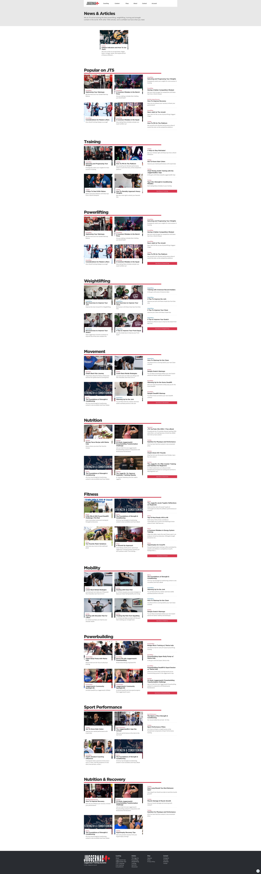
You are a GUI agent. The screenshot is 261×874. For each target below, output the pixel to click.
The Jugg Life (135, 858)
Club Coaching (120, 865)
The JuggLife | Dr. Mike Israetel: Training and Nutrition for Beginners (161, 465)
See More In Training (162, 191)
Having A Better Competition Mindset (160, 90)
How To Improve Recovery (156, 101)
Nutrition (88, 440)
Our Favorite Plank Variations (96, 544)
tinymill (95, 865)
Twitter (165, 863)
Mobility (118, 371)
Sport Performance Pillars (156, 727)
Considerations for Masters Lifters (97, 120)
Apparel (149, 858)
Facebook (165, 861)
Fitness (87, 397)
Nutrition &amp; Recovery (153, 99)
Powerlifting (88, 90)
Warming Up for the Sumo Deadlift (159, 382)
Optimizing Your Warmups (95, 92)
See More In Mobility (162, 620)
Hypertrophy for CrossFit (156, 545)
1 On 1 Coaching (120, 863)
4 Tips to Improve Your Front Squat (128, 330)
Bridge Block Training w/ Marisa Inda (160, 645)
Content (117, 3)
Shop (127, 3)
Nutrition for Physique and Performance (161, 442)
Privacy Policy (151, 861)
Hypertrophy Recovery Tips (125, 832)
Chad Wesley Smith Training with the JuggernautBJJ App (160, 171)
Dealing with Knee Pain (124, 590)
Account (154, 3)
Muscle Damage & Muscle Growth (159, 801)
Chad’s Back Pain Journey (95, 373)
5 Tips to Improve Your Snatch (158, 319)
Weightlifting (89, 301)
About (135, 3)
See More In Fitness (162, 555)
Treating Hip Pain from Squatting (127, 616)
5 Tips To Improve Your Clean (157, 310)
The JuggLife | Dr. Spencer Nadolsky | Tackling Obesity (126, 474)
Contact (144, 3)
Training (103, 45)
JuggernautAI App (121, 860)
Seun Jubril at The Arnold (156, 112)
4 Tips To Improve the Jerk (156, 299)
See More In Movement (162, 402)
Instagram (166, 858)
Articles (134, 855)
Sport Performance (120, 727)
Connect (165, 855)
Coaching (106, 3)
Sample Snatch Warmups (156, 371)
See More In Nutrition (162, 476)
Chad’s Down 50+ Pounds (156, 453)
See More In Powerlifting (162, 263)
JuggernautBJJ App (121, 861)
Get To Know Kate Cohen (156, 161)
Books (149, 860)
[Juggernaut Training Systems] (93, 3)
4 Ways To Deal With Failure (96, 191)
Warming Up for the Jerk (125, 399)
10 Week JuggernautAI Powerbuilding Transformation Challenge (127, 444)
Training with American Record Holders (161, 290)
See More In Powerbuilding (162, 693)
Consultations (119, 867)
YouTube (165, 860)
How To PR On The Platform (157, 123)
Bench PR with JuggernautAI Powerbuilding (126, 659)
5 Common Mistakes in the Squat (127, 120)
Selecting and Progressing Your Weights (161, 79)
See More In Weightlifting (162, 328)
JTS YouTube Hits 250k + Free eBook (160, 429)
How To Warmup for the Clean (158, 360)
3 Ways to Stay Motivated (156, 150)
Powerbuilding (89, 656)
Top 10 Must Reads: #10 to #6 (157, 517)
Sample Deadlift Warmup (156, 393)
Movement (88, 371)
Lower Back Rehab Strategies (126, 373)
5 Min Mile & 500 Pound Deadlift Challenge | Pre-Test (97, 517)
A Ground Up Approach (124, 545)
